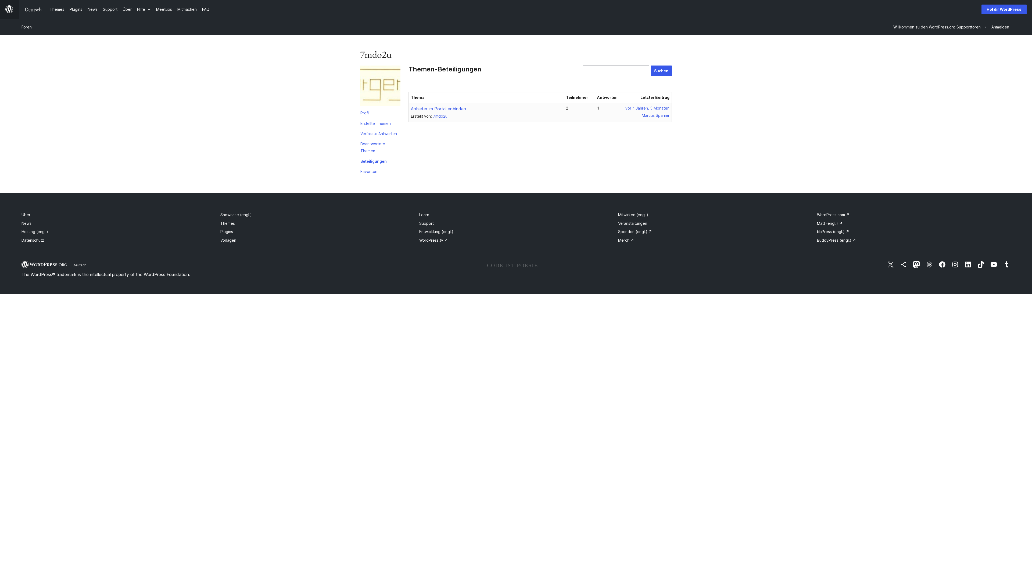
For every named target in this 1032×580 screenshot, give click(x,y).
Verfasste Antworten (378, 133)
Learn (424, 214)
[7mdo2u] (380, 87)
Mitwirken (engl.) (633, 214)
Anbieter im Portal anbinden (438, 108)
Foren (27, 27)
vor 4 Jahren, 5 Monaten (647, 108)
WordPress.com (833, 214)
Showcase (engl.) (236, 214)
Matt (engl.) (830, 223)
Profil (365, 113)
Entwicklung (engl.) (436, 231)
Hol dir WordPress (1004, 9)
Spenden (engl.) (635, 231)
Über (26, 214)
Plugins (226, 231)
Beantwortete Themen (372, 147)
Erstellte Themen (375, 123)
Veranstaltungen (632, 223)
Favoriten (368, 171)
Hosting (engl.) (35, 231)
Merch (626, 240)
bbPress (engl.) (833, 231)
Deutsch (80, 265)
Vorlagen (228, 240)
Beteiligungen (373, 161)
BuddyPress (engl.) (836, 240)
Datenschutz (33, 240)
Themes (227, 223)
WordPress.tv (433, 240)
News (26, 223)
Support (426, 223)
